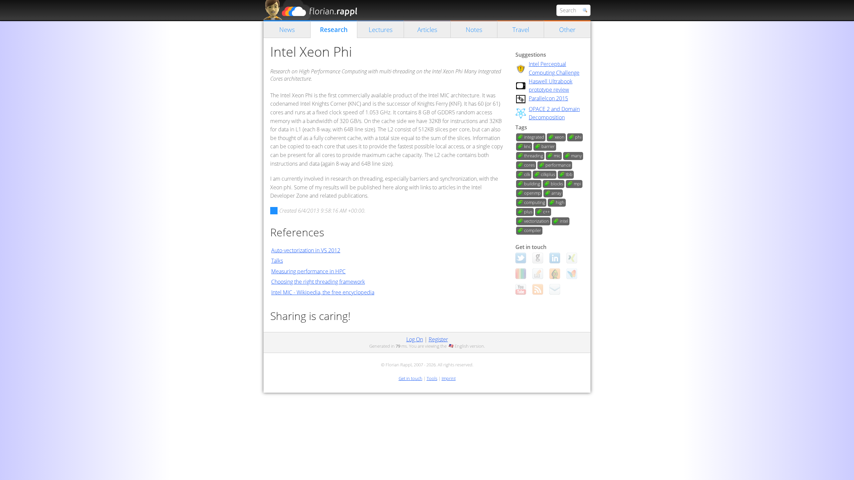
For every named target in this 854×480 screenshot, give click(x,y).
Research (334, 29)
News (287, 29)
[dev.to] (520, 273)
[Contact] (554, 289)
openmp (532, 193)
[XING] (571, 258)
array (556, 193)
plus (528, 212)
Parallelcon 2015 (548, 98)
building (532, 184)
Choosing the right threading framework (318, 281)
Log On (414, 339)
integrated (534, 137)
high (560, 202)
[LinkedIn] (554, 258)
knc (527, 146)
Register (438, 339)
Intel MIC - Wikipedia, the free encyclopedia (322, 292)
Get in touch (410, 378)
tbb (569, 174)
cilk (527, 174)
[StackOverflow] (537, 273)
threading (533, 156)
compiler (532, 230)
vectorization (536, 221)
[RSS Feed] (537, 289)
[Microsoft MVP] (571, 273)
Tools (432, 378)
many (576, 156)
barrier (548, 146)
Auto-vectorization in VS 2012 (305, 250)
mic (557, 156)
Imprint (449, 378)
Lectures (381, 29)
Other (567, 29)
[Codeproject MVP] (554, 273)
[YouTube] (520, 289)
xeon (559, 137)
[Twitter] (520, 258)
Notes (474, 29)
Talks (277, 260)
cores (529, 165)
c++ (546, 212)
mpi (577, 184)
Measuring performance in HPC (308, 271)
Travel (520, 29)
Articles (427, 29)
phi (578, 137)
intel (564, 221)
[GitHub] (537, 258)
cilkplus (548, 174)
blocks (557, 184)
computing (534, 202)
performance (558, 165)
